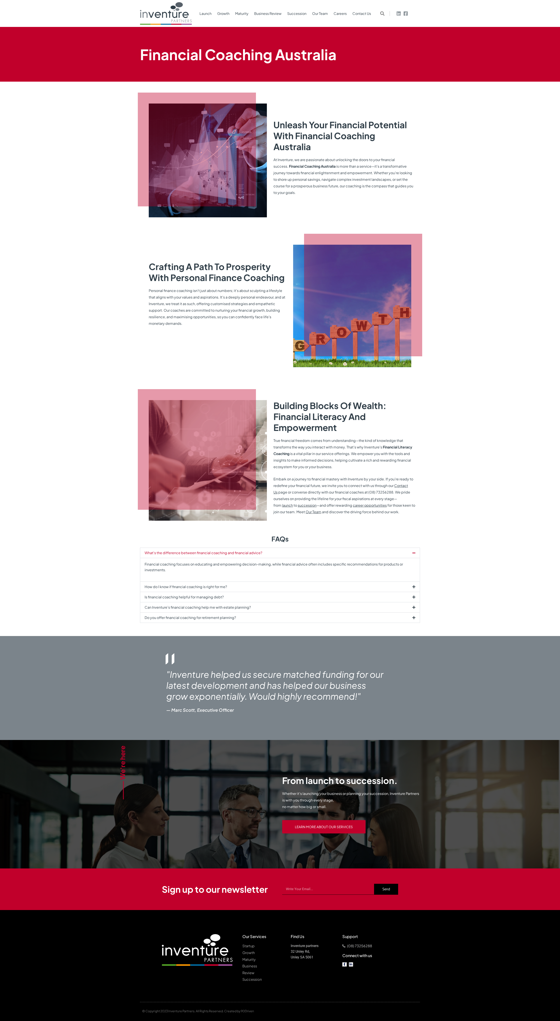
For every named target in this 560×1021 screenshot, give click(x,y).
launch (287, 505)
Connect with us (357, 955)
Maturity (241, 13)
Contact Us (361, 13)
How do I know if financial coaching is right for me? (186, 586)
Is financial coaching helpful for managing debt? (184, 597)
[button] (382, 13)
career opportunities (370, 505)
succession (307, 505)
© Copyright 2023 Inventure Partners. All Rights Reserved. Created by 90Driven (198, 1011)
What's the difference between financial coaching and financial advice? (203, 552)
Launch (206, 13)
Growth (223, 13)
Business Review (268, 13)
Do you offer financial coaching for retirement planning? (190, 617)
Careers (340, 13)
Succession (296, 13)
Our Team (320, 13)
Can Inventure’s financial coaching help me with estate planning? (198, 607)
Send (386, 889)
